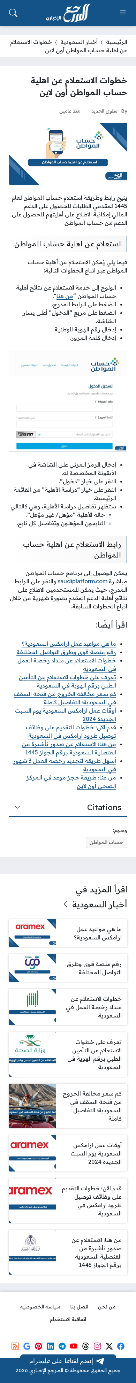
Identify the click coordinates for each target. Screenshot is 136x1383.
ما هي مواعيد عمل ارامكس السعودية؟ (69, 643)
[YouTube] (74, 1346)
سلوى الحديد (104, 111)
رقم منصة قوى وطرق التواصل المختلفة (66, 651)
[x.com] (109, 1346)
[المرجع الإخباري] (68, 13)
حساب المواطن (106, 842)
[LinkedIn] (50, 1346)
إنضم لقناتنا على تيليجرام (61, 1361)
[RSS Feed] (15, 1346)
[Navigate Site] (122, 13)
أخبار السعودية (79, 41)
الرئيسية (116, 41)
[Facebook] (121, 1346)
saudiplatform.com (82, 581)
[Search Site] (13, 13)
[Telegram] (62, 1346)
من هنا (64, 295)
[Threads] (85, 1346)
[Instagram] (97, 1346)
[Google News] (27, 1346)
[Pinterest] (39, 1346)
